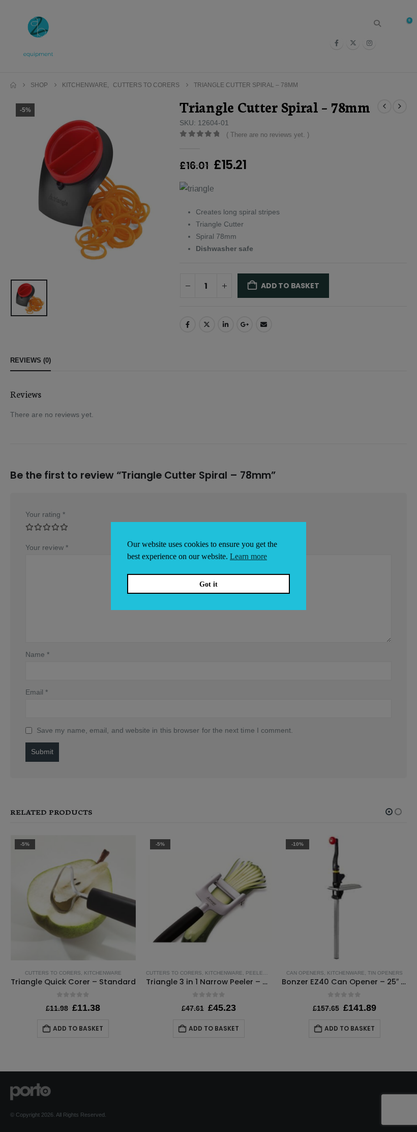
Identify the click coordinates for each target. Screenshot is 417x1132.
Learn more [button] (248, 556)
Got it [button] (208, 584)
